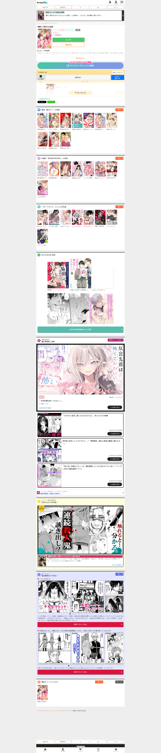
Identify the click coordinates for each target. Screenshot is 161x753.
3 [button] (76, 614)
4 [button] (79, 614)
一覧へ (119, 110)
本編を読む (68, 45)
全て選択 (41, 79)
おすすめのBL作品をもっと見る (80, 329)
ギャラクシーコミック (44, 711)
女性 (46, 23)
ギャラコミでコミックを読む (82, 66)
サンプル (68, 40)
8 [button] (90, 614)
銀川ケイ (57, 33)
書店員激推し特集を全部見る (53, 493)
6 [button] (84, 614)
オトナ (116, 7)
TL (80, 7)
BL (98, 7)
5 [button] (82, 614)
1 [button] (70, 614)
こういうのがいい (45, 579)
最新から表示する (118, 72)
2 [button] (73, 614)
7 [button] (87, 614)
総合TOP (45, 7)
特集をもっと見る (115, 340)
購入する (117, 77)
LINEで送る (51, 102)
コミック (40, 23)
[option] (53, 597)
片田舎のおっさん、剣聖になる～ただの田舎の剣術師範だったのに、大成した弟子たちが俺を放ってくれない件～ (75, 631)
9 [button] (92, 665)
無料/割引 (63, 7)
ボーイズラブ (53, 23)
